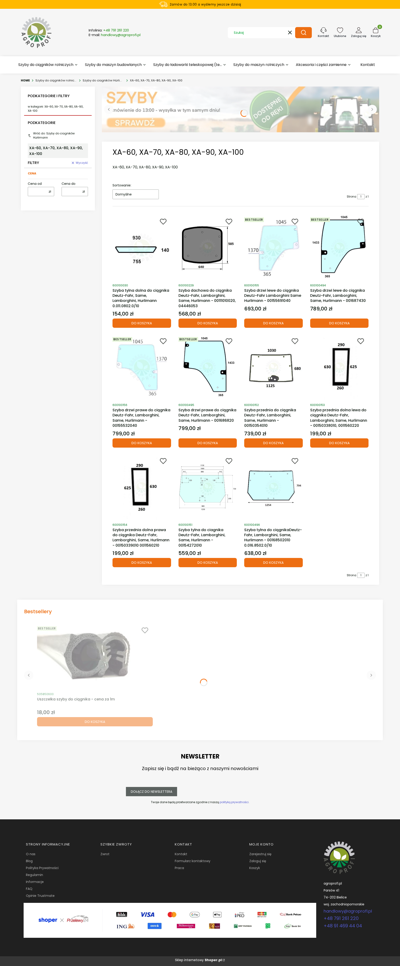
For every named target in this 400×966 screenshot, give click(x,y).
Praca (179, 868)
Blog (29, 861)
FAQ (29, 888)
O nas (30, 854)
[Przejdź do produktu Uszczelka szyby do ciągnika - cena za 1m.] (95, 656)
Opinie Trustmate (40, 895)
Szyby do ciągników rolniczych (56, 80)
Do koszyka (141, 323)
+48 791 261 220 (341, 918)
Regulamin (34, 875)
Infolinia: (109, 30)
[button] (303, 32)
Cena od (35, 183)
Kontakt (181, 854)
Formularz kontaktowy (192, 861)
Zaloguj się (257, 861)
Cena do (68, 183)
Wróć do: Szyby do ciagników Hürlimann (54, 135)
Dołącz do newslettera (151, 791)
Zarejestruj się (260, 854)
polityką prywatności (234, 802)
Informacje (35, 881)
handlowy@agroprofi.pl (348, 911)
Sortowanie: (121, 185)
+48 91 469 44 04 (343, 926)
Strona (351, 196)
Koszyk (254, 868)
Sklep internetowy (198, 960)
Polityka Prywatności (42, 868)
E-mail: (115, 35)
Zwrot (104, 854)
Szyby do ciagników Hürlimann (103, 80)
